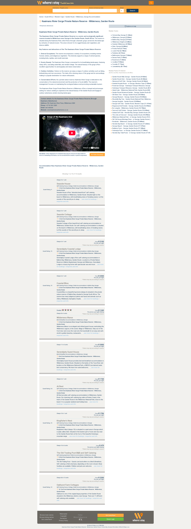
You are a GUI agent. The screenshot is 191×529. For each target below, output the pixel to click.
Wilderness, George (122, 37)
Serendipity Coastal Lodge (69, 249)
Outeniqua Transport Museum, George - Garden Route (133, 88)
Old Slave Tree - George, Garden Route (128, 95)
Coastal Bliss (63, 283)
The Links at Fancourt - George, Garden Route (131, 115)
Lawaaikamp (119, 66)
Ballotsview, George (122, 55)
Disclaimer (63, 518)
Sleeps (122, 8)
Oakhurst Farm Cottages (68, 485)
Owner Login (111, 519)
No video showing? (97, 154)
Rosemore (119, 60)
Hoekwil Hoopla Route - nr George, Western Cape (131, 83)
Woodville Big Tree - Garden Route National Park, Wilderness (135, 99)
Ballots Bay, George (122, 40)
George (67, 38)
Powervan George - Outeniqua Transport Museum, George (134, 86)
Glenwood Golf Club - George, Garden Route (130, 81)
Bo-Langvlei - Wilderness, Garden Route (129, 108)
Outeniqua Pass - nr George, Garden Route (130, 130)
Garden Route (70, 17)
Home (41, 17)
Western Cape (59, 17)
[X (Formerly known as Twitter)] (81, 519)
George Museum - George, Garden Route (129, 97)
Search (132, 11)
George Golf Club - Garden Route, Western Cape (131, 104)
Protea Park (119, 48)
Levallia (118, 62)
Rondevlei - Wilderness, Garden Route (128, 121)
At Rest (60, 386)
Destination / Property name (60, 8)
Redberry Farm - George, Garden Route (128, 128)
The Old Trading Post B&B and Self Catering (76, 453)
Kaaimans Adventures (47, 25)
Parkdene (118, 53)
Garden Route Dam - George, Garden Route (129, 79)
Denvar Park (119, 57)
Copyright (63, 516)
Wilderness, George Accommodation (88, 17)
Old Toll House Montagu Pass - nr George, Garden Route (134, 119)
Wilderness (56, 38)
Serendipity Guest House (68, 352)
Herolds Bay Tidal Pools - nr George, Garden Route (132, 133)
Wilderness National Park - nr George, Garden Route (133, 117)
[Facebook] (79, 519)
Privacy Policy (63, 520)
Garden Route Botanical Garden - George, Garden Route (133, 92)
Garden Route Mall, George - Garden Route (129, 77)
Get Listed (46, 519)
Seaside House (63, 184)
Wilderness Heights (122, 42)
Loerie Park (119, 51)
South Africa (49, 17)
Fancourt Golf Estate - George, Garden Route (130, 110)
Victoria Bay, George (122, 35)
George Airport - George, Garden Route (128, 126)
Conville (118, 64)
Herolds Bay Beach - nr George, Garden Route (131, 124)
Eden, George (120, 46)
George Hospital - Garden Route (126, 101)
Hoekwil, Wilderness (122, 44)
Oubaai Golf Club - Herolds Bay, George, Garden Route (133, 112)
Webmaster (63, 514)
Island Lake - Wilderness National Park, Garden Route (133, 90)
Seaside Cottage (64, 214)
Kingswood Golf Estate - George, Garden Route (131, 106)
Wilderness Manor (65, 317)
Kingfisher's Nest (64, 421)
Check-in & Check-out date (96, 8)
